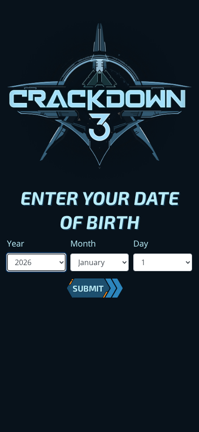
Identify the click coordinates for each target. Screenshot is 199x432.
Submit (88, 288)
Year (15, 243)
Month (83, 243)
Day (140, 243)
